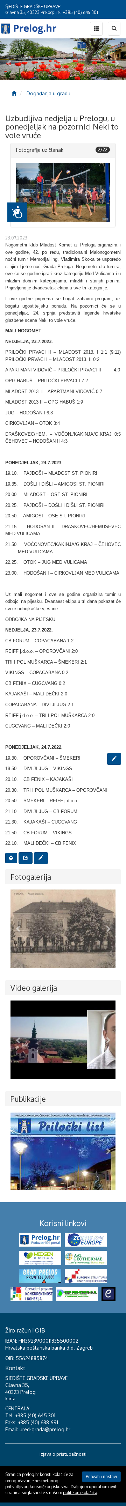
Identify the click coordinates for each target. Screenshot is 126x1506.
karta (10, 1398)
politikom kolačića (80, 1492)
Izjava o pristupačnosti (63, 1454)
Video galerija (33, 988)
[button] (23, 192)
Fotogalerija (30, 877)
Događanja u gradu (48, 93)
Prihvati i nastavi (101, 1476)
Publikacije (28, 1099)
